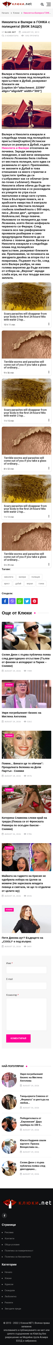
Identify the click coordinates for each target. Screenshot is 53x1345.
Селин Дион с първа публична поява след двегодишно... (32, 1165)
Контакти (9, 1238)
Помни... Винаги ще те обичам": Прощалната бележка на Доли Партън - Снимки (22, 767)
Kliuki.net (10, 32)
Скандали (10, 1290)
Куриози (9, 1284)
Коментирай (18, 1038)
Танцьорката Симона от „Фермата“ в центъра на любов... (34, 1099)
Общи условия (12, 1245)
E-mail (9, 979)
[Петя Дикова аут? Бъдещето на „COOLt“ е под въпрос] (26, 919)
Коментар (12, 995)
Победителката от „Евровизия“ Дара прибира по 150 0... (31, 1121)
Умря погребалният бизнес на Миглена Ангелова (31, 1077)
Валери (22, 577)
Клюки (16, 13)
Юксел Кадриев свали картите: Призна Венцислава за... (33, 1143)
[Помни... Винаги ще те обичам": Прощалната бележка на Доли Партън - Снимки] (26, 745)
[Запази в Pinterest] (34, 601)
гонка (41, 583)
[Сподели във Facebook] (5, 601)
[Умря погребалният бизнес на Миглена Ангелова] (26, 694)
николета (8, 577)
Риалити (9, 1303)
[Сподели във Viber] (12, 601)
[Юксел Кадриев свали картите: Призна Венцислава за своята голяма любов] (9, 1146)
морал (30, 583)
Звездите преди (13, 1309)
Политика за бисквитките (18, 1257)
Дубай (18, 583)
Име (9, 963)
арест (7, 583)
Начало (5, 13)
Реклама (9, 1232)
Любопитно (10, 1296)
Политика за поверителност (19, 1251)
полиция (36, 577)
